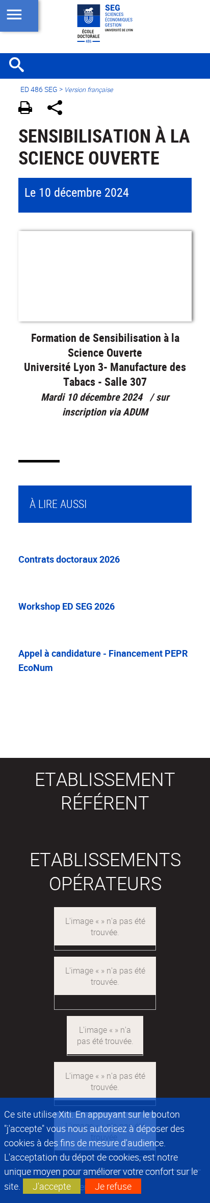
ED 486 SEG (39, 89)
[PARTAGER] (58, 109)
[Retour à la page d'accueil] (105, 23)
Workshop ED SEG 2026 (66, 606)
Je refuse (113, 1186)
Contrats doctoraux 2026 (69, 559)
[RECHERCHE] (20, 66)
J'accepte (52, 1186)
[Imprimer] (28, 109)
